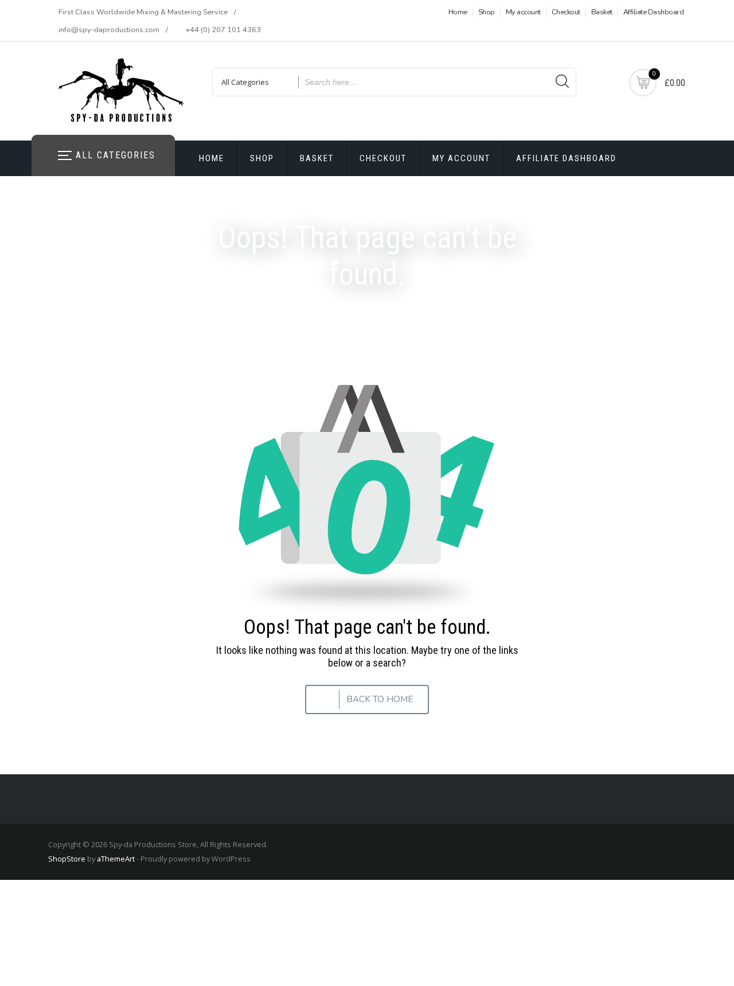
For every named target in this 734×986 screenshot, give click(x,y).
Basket (601, 12)
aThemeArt (116, 859)
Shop (486, 12)
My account (523, 12)
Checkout (566, 12)
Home (457, 12)
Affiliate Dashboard (653, 12)
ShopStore (66, 859)
